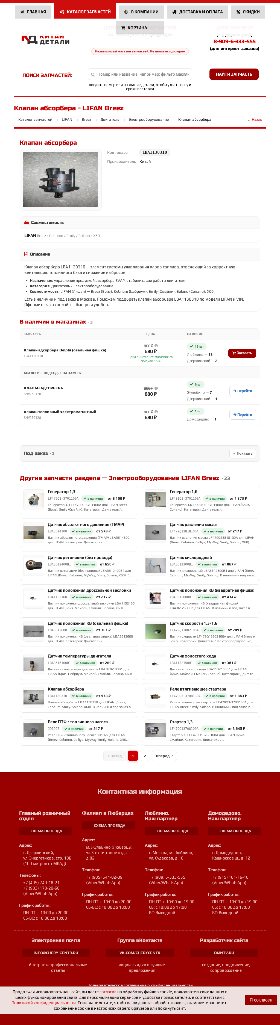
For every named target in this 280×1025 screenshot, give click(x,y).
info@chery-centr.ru (56, 952)
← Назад (254, 119)
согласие (108, 992)
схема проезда (46, 831)
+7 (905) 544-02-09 (104, 877)
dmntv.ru (224, 952)
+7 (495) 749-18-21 (41, 882)
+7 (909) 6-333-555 (167, 877)
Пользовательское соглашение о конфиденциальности (140, 985)
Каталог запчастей (88, 12)
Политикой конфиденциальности (43, 1002)
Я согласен (261, 1000)
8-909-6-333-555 (235, 41)
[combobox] (140, 74)
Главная (36, 12)
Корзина (137, 27)
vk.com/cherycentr (139, 952)
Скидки (251, 12)
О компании (144, 12)
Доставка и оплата (201, 12)
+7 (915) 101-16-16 (230, 877)
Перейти (244, 391)
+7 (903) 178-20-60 (41, 888)
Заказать (244, 353)
